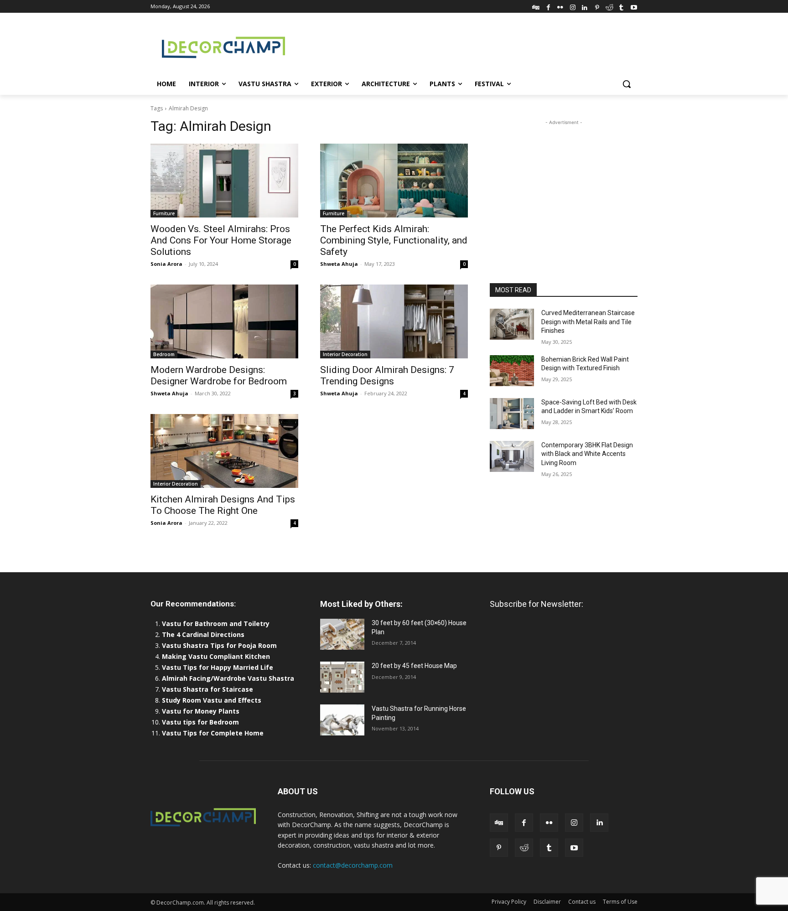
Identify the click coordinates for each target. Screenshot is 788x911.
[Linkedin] (585, 6)
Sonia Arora (166, 263)
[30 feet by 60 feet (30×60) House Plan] (342, 634)
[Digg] (536, 6)
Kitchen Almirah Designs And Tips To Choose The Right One (222, 505)
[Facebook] (548, 6)
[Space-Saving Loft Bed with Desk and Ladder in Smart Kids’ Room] (512, 413)
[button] (627, 84)
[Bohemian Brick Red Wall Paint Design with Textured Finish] (512, 370)
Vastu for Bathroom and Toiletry (216, 623)
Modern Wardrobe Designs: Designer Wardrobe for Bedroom (218, 375)
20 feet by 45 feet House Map (414, 665)
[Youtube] (634, 6)
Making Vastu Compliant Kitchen (216, 656)
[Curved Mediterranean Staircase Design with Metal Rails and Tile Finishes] (512, 324)
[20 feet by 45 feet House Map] (342, 677)
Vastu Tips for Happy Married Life (217, 667)
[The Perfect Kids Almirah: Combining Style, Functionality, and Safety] (394, 180)
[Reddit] (609, 6)
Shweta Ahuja (339, 263)
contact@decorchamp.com (353, 865)
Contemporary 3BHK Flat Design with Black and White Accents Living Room (587, 453)
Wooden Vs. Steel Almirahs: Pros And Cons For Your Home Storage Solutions (220, 240)
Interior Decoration (345, 354)
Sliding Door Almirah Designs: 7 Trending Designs (387, 375)
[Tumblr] (621, 6)
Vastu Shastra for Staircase (207, 689)
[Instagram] (572, 6)
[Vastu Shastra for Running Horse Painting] (342, 719)
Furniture (164, 213)
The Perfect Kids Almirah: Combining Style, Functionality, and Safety (393, 240)
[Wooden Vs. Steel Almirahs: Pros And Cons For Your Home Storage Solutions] (224, 180)
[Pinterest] (597, 6)
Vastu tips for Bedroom (200, 722)
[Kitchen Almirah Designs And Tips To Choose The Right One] (224, 451)
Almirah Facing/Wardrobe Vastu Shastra (228, 678)
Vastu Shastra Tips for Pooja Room (219, 645)
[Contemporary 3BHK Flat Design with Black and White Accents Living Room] (512, 456)
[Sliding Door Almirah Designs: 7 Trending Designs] (394, 321)
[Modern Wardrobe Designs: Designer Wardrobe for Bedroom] (224, 321)
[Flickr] (560, 6)
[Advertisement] (462, 46)
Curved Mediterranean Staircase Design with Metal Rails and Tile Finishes (588, 321)
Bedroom (164, 354)
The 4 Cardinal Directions (203, 634)
